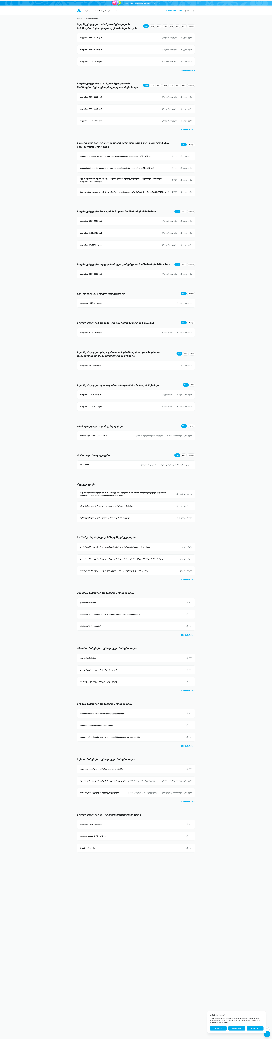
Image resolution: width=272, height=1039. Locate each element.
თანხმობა (255, 1028)
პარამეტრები (237, 1028)
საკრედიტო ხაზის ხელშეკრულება (177, 793)
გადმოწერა (186, 547)
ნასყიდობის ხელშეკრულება (179, 436)
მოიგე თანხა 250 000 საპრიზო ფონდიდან (140, 3)
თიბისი (116, 11)
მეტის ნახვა (188, 70)
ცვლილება (186, 38)
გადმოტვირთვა (184, 494)
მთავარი (80, 19)
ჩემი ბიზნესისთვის (102, 11)
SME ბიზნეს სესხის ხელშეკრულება (143, 781)
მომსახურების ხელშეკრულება (149, 436)
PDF (174, 156)
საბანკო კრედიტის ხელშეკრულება (143, 793)
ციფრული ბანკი (173, 11)
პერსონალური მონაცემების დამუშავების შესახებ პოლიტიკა (166, 465)
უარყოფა (218, 1028)
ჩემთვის (88, 11)
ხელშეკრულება (169, 38)
